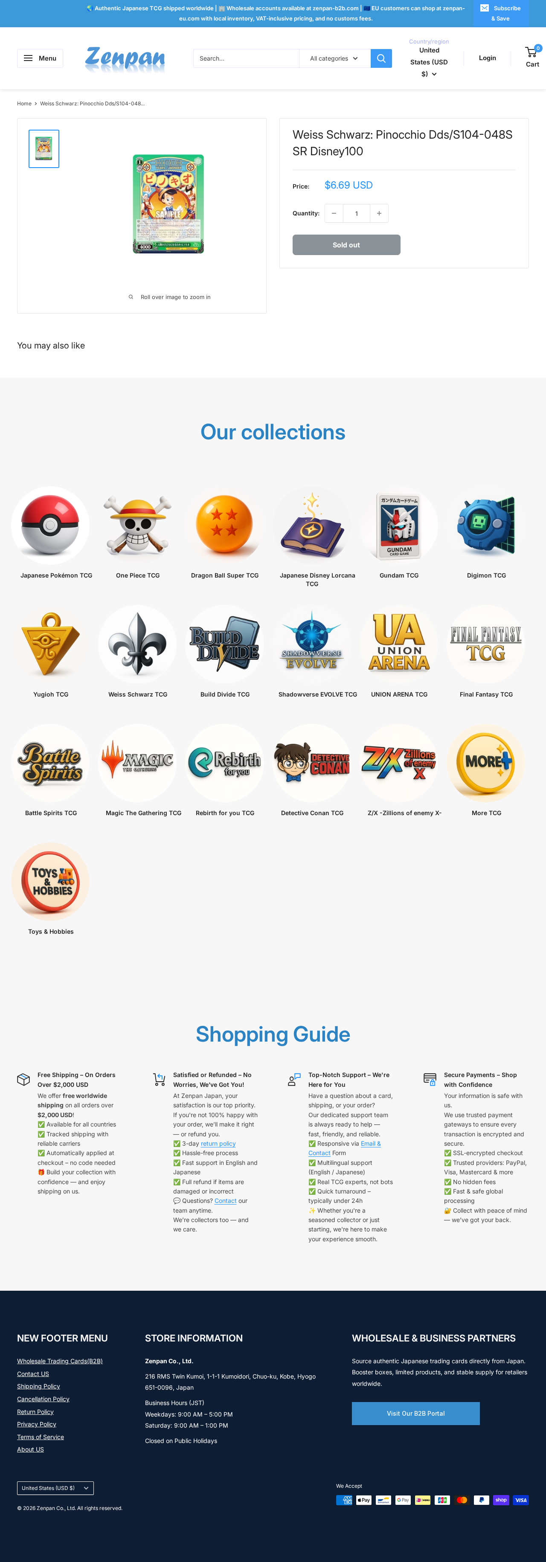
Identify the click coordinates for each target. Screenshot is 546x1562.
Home (24, 103)
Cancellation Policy (43, 1398)
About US (30, 1449)
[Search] (381, 58)
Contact (226, 1200)
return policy (218, 1143)
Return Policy (35, 1411)
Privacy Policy (36, 1424)
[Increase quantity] (379, 213)
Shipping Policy (38, 1386)
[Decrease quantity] (334, 213)
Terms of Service (40, 1436)
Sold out (346, 245)
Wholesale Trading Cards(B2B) (60, 1361)
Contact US (33, 1373)
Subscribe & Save (506, 13)
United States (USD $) (48, 1488)
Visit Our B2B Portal (416, 1413)
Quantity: (306, 213)
